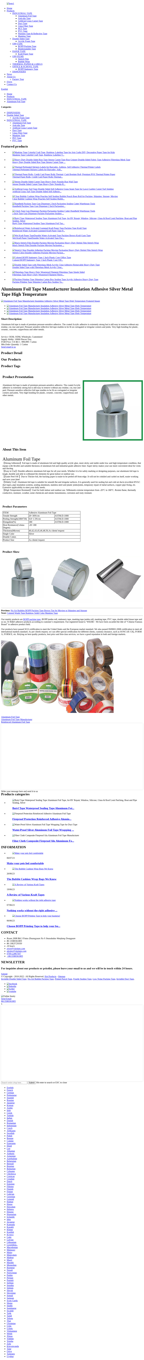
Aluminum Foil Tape (27, 16)
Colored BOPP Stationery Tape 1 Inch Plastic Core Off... (37, 260)
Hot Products (50, 976)
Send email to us (8, 347)
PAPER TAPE (19, 51)
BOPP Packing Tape (27, 46)
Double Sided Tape (21, 38)
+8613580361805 (15, 956)
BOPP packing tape (32, 619)
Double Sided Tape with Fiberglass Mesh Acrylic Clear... (37, 267)
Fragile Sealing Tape (82, 979)
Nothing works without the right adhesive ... (32, 910)
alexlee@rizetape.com (16, 951)
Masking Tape (24, 36)
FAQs (9, 82)
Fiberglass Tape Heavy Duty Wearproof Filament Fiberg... (38, 274)
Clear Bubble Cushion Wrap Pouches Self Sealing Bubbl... (38, 199)
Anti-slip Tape (24, 18)
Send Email (6, 998)
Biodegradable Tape (27, 49)
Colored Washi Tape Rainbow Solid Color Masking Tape (32, 613)
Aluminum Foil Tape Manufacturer (16, 719)
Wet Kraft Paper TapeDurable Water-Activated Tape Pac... (38, 238)
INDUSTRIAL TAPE (22, 13)
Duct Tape (22, 23)
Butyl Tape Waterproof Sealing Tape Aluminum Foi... (43, 808)
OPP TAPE (17, 44)
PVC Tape (22, 31)
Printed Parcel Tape (63, 979)
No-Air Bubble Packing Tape (41, 979)
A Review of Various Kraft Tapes (25, 894)
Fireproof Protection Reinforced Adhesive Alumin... (41, 819)
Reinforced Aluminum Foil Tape (15, 722)
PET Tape (22, 28)
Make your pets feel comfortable (25, 863)
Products (10, 11)
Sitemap (61, 976)
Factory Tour (18, 79)
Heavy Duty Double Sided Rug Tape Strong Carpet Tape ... (39, 162)
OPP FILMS (18, 56)
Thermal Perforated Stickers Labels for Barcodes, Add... (37, 169)
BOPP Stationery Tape (28, 69)
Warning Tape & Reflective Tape (32, 33)
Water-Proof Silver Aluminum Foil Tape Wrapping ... (43, 829)
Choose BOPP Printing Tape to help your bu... (33, 926)
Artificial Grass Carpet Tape (30, 21)
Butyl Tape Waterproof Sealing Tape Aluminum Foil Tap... (38, 223)
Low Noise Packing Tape (104, 979)
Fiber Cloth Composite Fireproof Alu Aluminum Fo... (43, 840)
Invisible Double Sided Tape (13, 979)
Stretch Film (23, 59)
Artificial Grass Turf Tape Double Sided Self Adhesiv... (36, 191)
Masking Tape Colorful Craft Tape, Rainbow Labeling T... (38, 155)
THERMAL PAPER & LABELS (27, 64)
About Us (11, 77)
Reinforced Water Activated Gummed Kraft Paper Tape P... (38, 231)
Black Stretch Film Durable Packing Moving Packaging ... (38, 245)
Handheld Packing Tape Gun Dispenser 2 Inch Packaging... (38, 206)
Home (9, 8)
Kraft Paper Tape (25, 54)
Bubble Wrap (24, 61)
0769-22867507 (14, 953)
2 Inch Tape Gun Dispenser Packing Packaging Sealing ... (38, 213)
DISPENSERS (19, 71)
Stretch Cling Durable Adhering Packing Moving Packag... (38, 252)
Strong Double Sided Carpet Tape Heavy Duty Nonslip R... (38, 184)
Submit (4, 974)
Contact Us (12, 84)
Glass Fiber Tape (25, 26)
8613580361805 (8, 1001)
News (9, 74)
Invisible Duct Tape (125, 979)
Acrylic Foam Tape (26, 41)
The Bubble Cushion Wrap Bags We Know (32, 879)
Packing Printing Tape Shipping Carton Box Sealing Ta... (37, 282)
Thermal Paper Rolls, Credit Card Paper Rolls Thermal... (37, 177)
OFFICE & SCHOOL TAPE (25, 66)
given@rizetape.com (16, 948)
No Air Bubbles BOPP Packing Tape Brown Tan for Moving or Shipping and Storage (49, 610)
